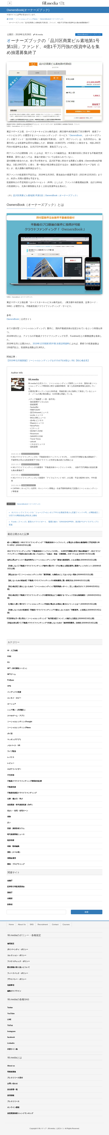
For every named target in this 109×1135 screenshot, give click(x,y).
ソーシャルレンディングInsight (19, 722)
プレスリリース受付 (15, 1078)
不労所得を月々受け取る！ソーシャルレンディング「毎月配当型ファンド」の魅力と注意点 (42, 618)
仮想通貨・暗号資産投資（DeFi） (20, 805)
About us (11, 1066)
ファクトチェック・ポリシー (18, 961)
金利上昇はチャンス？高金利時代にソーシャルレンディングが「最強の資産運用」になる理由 (43, 560)
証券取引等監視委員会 (16, 887)
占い (9, 823)
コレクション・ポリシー (16, 955)
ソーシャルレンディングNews (19, 728)
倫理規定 (10, 944)
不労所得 (10, 775)
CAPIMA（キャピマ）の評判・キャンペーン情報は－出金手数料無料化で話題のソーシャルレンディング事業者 (54, 489)
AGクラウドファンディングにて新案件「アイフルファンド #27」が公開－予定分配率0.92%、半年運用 (54, 479)
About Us (22, 924)
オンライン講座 (13, 1107)
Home (11, 924)
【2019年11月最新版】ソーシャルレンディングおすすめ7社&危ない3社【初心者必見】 (48, 360)
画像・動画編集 (13, 846)
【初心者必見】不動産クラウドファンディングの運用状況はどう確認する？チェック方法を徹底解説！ (47, 595)
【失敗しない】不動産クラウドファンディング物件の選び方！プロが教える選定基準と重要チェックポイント (49, 566)
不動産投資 (11, 787)
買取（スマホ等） (14, 852)
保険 (9, 817)
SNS (31, 924)
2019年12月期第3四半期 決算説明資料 (51, 343)
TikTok (10, 1025)
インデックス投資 (14, 692)
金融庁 (9, 881)
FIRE (9, 656)
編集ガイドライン (14, 991)
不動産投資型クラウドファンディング (22, 793)
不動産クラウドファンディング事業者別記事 (24, 781)
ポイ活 (9, 733)
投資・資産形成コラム (16, 828)
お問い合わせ (12, 1083)
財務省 (9, 904)
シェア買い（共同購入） (16, 710)
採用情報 (10, 1095)
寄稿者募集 (11, 1072)
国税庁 (9, 892)
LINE (9, 1019)
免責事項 (10, 985)
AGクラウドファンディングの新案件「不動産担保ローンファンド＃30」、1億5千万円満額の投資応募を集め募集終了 (54, 468)
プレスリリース (13, 1101)
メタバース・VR (13, 745)
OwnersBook (76, 135)
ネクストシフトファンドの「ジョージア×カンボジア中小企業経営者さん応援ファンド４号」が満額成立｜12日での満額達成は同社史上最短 (54, 514)
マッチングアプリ (14, 739)
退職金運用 (11, 858)
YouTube (10, 1014)
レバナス (10, 757)
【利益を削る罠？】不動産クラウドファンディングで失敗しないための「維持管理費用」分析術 (44, 623)
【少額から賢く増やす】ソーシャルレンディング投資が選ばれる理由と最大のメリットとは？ (43, 604)
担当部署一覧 (12, 1089)
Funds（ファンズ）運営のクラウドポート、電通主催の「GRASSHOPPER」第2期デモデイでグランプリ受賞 (54, 523)
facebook (11, 1037)
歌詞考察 (10, 840)
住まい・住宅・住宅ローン (17, 811)
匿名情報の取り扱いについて (18, 967)
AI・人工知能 (12, 650)
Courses (66, 924)
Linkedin (10, 1043)
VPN (9, 686)
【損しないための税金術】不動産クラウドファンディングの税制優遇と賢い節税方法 (40, 580)
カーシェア (11, 704)
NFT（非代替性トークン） (17, 668)
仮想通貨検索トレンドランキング (20, 1113)
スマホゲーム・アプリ (16, 716)
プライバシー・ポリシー (16, 979)
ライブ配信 (11, 751)
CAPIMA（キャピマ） (28, 485)
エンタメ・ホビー (14, 698)
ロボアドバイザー (14, 769)
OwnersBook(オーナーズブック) (88, 34)
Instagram (11, 1031)
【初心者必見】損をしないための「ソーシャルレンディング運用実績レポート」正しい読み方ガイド (46, 586)
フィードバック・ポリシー (17, 973)
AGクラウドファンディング (30, 454)
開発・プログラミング (16, 864)
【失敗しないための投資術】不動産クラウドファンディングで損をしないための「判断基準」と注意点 (47, 610)
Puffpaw (10, 680)
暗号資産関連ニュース (16, 834)
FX (8, 662)
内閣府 (9, 898)
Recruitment (43, 924)
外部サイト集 (12, 1049)
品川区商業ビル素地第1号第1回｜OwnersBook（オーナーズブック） (46, 195)
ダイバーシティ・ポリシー (17, 949)
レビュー (10, 763)
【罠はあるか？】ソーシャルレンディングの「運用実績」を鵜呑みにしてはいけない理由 (41, 575)
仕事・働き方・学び (15, 799)
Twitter (10, 1008)
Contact (55, 924)
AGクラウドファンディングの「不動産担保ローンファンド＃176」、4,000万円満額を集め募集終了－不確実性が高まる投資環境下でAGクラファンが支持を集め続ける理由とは (54, 458)
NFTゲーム (11, 674)
